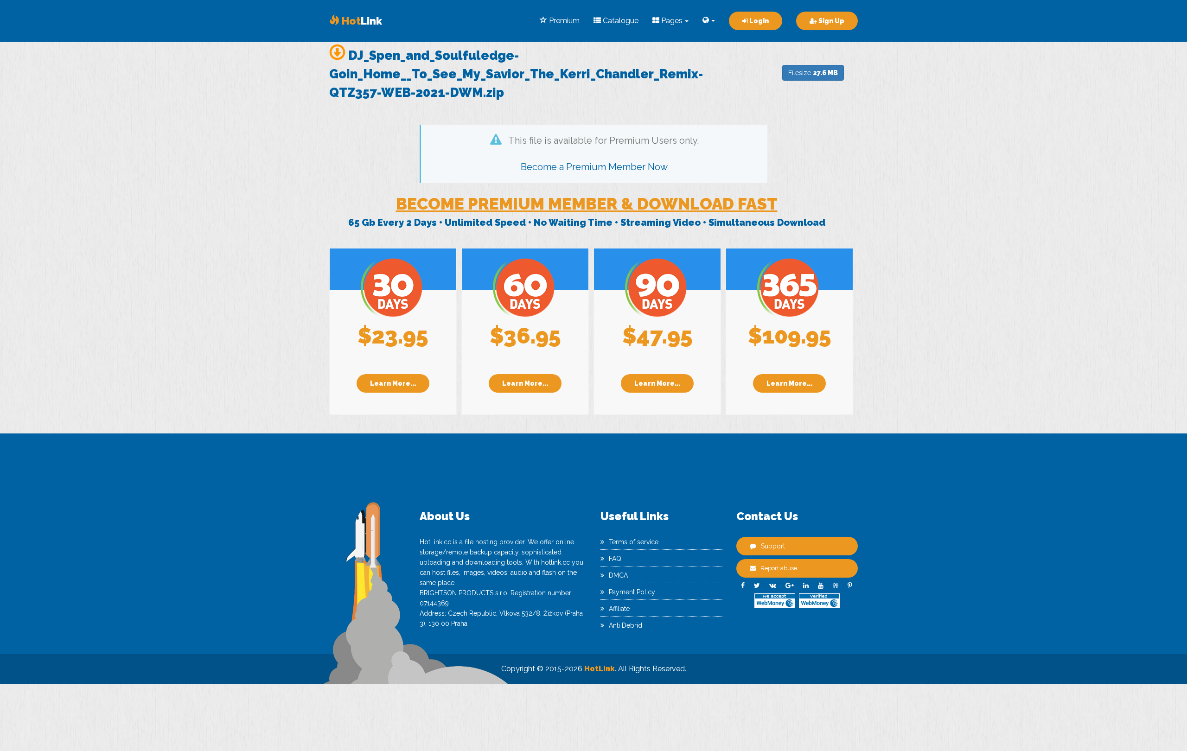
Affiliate (619, 608)
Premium (563, 20)
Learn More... (393, 383)
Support (773, 546)
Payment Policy (632, 592)
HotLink (599, 668)
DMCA (618, 575)
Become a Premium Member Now (594, 166)
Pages (671, 20)
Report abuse (778, 568)
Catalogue (619, 20)
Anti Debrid (625, 625)
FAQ (615, 558)
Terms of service (633, 542)
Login (758, 21)
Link (360, 21)
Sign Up (830, 21)
